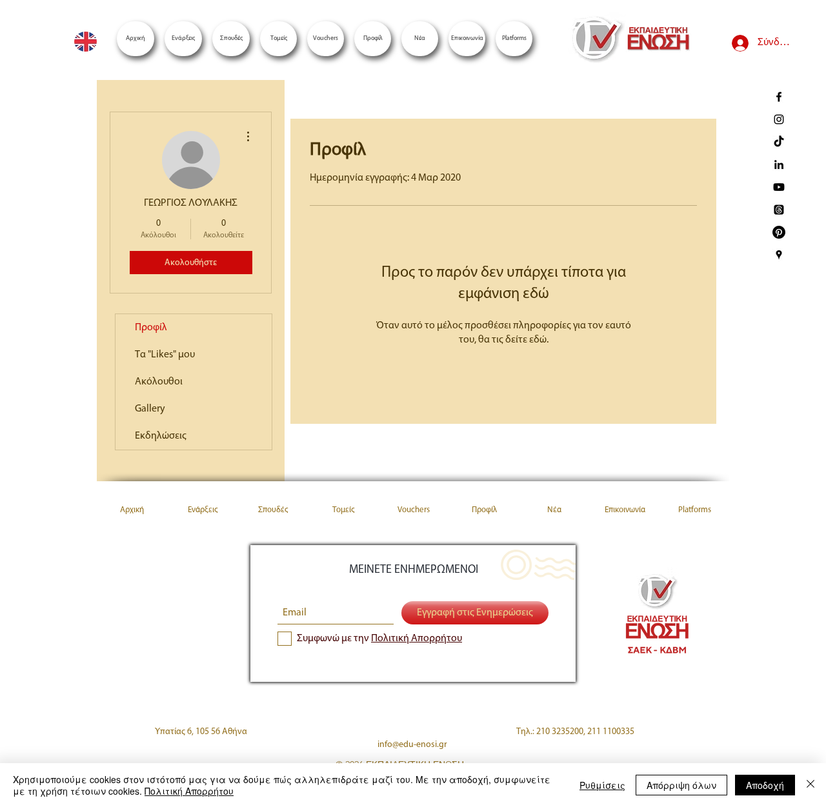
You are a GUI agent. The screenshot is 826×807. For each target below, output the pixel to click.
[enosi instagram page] (778, 119)
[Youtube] (778, 187)
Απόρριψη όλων (681, 785)
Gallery (150, 409)
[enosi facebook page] (778, 96)
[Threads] (778, 209)
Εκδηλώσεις (160, 436)
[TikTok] (778, 141)
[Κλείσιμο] (810, 785)
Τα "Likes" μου (165, 355)
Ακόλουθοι (159, 382)
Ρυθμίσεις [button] (602, 785)
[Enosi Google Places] (778, 254)
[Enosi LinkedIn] (778, 164)
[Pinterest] (778, 232)
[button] (514, 38)
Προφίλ (151, 328)
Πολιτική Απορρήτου (189, 790)
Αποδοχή (765, 785)
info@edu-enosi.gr (412, 745)
